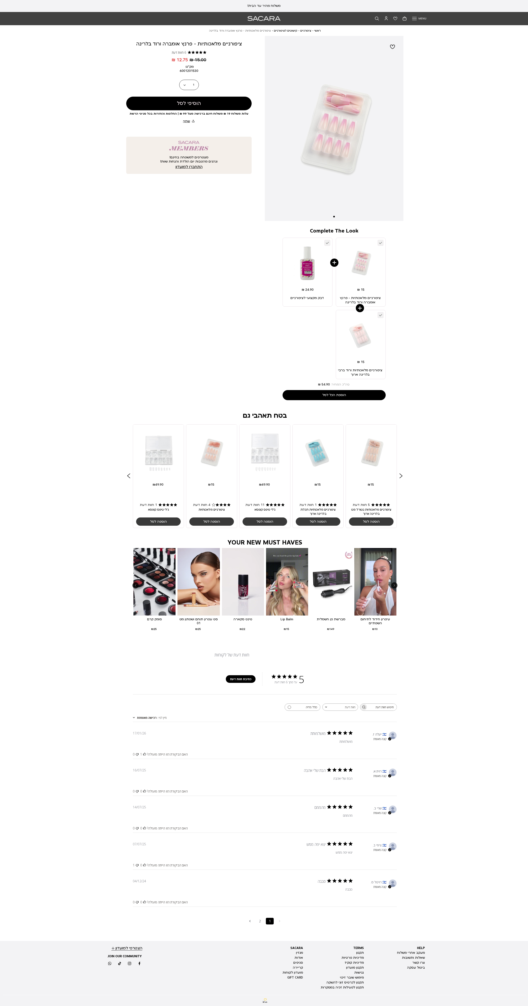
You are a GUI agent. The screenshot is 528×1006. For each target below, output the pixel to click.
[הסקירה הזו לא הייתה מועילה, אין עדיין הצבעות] (137, 754)
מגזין (299, 952)
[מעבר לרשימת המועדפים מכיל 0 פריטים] (395, 18)
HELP (421, 948)
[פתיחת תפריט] (419, 18)
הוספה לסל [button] (371, 521)
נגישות (359, 972)
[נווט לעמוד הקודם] (280, 921)
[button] (377, 18)
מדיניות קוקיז (354, 962)
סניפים (298, 962)
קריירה (298, 967)
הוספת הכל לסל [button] (334, 395)
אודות (299, 957)
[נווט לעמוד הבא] (250, 921)
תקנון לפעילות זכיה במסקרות (342, 987)
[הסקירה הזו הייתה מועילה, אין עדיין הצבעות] (144, 791)
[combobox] (340, 707)
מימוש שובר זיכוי (352, 977)
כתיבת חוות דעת (240, 679)
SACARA (296, 948)
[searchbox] (382, 707)
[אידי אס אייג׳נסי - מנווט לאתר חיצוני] (265, 1000)
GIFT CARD (295, 977)
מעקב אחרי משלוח (411, 952)
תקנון (360, 952)
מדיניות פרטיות (353, 957)
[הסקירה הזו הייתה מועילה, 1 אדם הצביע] (144, 754)
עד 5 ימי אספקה (264, 5)
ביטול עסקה (416, 967)
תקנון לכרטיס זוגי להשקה (345, 982)
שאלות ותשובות (413, 957)
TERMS (358, 948)
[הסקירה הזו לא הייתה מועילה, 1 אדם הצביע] (137, 865)
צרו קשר (418, 962)
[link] (371, 476)
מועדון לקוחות (293, 972)
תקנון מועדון (355, 967)
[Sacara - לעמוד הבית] (264, 18)
